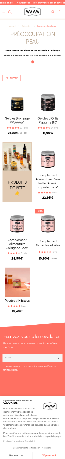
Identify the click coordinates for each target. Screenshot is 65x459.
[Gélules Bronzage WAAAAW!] (17, 100)
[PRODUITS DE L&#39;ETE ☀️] (17, 157)
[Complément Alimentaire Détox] (47, 221)
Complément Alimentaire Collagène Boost (17, 244)
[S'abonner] (58, 357)
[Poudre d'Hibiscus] (17, 282)
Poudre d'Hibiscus (17, 301)
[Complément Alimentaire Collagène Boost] (17, 221)
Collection (26, 26)
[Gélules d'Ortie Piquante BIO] (47, 100)
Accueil (12, 26)
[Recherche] (9, 12)
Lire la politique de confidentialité (19, 441)
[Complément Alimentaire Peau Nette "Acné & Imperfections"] (47, 156)
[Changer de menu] (3, 12)
